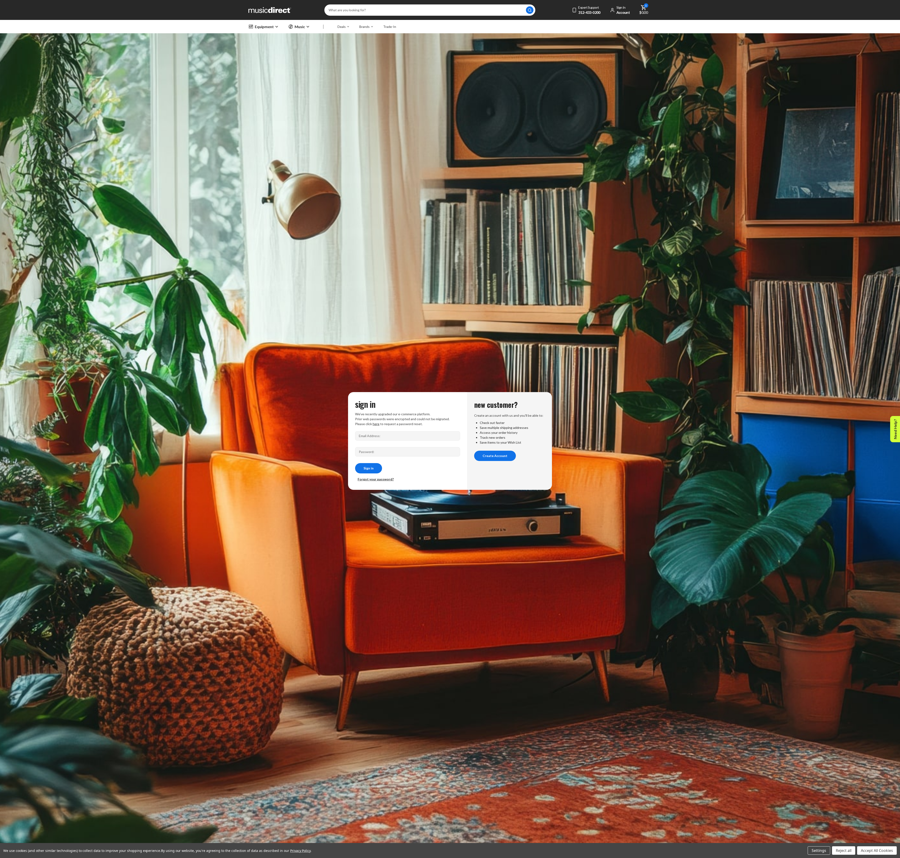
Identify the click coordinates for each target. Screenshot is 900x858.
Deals (342, 27)
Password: (366, 452)
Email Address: (369, 436)
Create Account (495, 456)
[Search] (529, 10)
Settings (819, 850)
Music (300, 26)
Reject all (843, 850)
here (376, 424)
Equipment (264, 26)
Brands (364, 27)
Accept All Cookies (877, 850)
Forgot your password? (376, 479)
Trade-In (389, 27)
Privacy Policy (300, 850)
